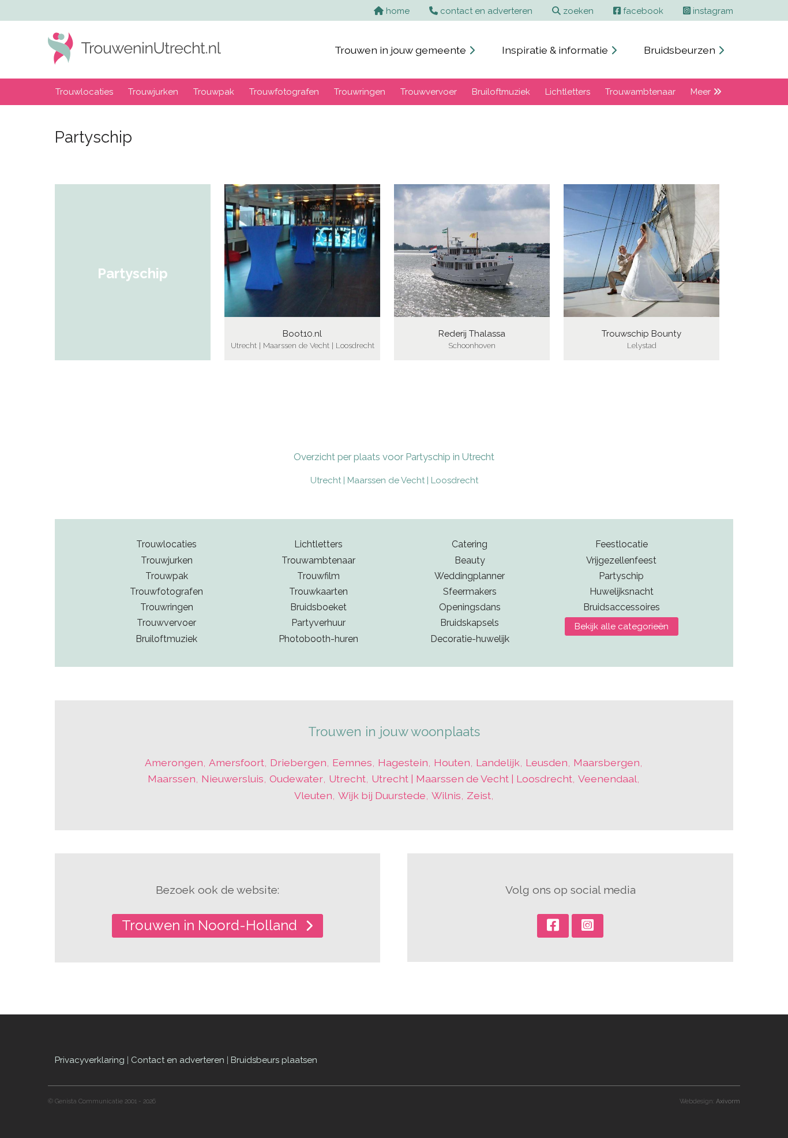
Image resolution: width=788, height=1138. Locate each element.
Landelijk (498, 762)
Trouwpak (213, 92)
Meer (702, 92)
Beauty (470, 560)
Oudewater (296, 779)
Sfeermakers (470, 591)
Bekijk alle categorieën (622, 626)
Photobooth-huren (318, 638)
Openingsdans (470, 607)
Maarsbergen (606, 762)
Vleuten (313, 795)
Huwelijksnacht (622, 591)
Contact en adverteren (177, 1060)
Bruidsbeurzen (681, 50)
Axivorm (728, 1101)
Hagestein (403, 762)
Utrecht (347, 779)
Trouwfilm (318, 575)
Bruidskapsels (469, 622)
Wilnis (446, 795)
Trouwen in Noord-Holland (211, 925)
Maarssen (172, 779)
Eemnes (352, 762)
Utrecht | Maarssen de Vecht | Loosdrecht (394, 480)
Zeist (479, 795)
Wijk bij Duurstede (382, 795)
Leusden (547, 762)
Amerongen (174, 762)
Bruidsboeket (318, 607)
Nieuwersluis (232, 779)
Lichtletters (567, 92)
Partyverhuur (318, 622)
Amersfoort (236, 762)
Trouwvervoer (428, 92)
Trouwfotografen (284, 92)
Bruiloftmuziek (501, 92)
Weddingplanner (469, 575)
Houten (452, 762)
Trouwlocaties (84, 92)
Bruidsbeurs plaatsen (274, 1060)
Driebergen (298, 762)
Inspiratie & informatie (556, 50)
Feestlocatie (621, 544)
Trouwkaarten (318, 591)
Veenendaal (607, 779)
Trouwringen (359, 92)
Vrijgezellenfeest (621, 560)
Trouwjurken (153, 92)
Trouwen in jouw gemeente (401, 50)
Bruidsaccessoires (621, 607)
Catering (469, 544)
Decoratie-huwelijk (469, 638)
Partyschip (621, 575)
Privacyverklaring (90, 1060)
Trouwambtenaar (640, 92)
